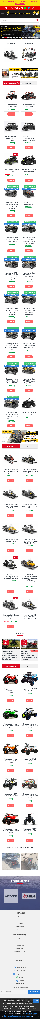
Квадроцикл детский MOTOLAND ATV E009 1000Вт (11, 831)
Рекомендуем (27, 83)
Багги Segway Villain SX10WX (12, 170)
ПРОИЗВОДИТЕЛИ (20, 881)
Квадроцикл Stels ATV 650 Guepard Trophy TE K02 (12, 239)
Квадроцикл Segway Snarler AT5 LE (29, 170)
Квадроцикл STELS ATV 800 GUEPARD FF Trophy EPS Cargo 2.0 (11, 276)
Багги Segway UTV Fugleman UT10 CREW (11, 138)
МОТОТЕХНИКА (6, 43)
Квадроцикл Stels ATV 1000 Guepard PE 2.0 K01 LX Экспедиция (11, 205)
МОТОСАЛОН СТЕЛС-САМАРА (20, 848)
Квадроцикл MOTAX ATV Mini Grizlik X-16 (11, 795)
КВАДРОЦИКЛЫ (24, 43)
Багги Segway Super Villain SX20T (29, 105)
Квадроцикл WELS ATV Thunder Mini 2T (30, 690)
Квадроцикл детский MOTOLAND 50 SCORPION (11, 691)
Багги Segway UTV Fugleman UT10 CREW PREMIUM (29, 138)
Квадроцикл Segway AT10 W (29, 413)
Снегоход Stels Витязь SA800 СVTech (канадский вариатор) (11, 617)
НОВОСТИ (20, 633)
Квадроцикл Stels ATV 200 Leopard (29, 203)
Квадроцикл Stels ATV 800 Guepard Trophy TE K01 (29, 345)
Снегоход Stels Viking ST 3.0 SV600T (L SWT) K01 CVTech (30, 617)
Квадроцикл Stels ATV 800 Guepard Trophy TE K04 (29, 381)
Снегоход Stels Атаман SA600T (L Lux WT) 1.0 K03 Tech (30, 541)
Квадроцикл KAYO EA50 (30, 760)
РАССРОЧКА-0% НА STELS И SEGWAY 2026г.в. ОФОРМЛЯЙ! (20, 3)
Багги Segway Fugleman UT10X (12, 105)
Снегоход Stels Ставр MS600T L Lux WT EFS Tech (30, 471)
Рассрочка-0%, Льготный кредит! (11, 83)
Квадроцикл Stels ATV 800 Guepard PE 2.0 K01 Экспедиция (29, 276)
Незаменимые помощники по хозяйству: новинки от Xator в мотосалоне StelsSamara (10, 655)
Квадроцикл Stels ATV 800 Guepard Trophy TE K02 (12, 381)
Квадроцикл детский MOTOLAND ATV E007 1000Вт (30, 796)
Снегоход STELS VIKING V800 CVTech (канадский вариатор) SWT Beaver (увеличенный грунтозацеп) (29, 579)
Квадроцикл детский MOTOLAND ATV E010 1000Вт (30, 726)
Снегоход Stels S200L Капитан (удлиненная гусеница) (11, 471)
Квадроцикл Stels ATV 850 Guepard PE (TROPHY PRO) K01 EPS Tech (11, 415)
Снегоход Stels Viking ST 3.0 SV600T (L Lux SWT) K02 (11, 506)
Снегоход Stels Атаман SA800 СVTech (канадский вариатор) (11, 576)
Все (30, 446)
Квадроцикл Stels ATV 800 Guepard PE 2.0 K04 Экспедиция (29, 311)
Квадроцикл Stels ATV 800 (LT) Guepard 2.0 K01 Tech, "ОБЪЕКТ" (29, 240)
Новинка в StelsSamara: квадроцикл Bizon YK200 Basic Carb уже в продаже (29, 655)
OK (36, 1001)
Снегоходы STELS (11, 446)
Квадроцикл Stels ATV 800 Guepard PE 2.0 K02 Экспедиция (12, 311)
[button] (6, 651)
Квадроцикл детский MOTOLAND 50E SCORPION (11, 761)
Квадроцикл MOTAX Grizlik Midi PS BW (30, 830)
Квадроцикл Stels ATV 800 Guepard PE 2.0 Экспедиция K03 (11, 346)
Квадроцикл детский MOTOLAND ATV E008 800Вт (11, 726)
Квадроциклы (11, 666)
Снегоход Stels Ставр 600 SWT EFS (11, 540)
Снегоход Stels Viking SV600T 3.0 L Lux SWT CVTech (30, 506)
